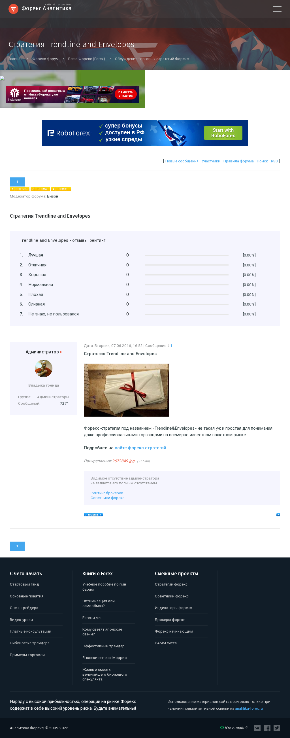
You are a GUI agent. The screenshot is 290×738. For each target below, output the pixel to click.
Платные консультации (30, 631)
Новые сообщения (182, 161)
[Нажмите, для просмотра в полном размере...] (126, 415)
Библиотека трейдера (30, 643)
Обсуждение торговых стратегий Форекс (152, 59)
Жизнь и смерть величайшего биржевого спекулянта (104, 674)
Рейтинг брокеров (107, 493)
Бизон (52, 196)
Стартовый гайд (24, 584)
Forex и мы (91, 618)
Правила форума (238, 161)
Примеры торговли (27, 655)
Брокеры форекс (170, 620)
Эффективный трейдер (103, 646)
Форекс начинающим (174, 631)
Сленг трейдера (24, 608)
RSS (274, 161)
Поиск (262, 161)
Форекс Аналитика (47, 8)
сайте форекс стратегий (140, 447)
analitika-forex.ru (249, 708)
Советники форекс (107, 498)
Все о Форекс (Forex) (86, 59)
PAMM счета (166, 643)
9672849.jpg (123, 461)
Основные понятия (26, 596)
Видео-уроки (21, 620)
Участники (211, 161)
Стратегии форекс (171, 584)
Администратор (44, 352)
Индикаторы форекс (173, 608)
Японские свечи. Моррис (104, 658)
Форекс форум (45, 59)
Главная (15, 59)
